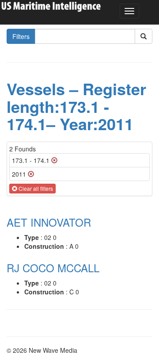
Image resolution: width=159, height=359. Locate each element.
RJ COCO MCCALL (53, 267)
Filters (21, 36)
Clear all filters (35, 188)
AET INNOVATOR (49, 222)
